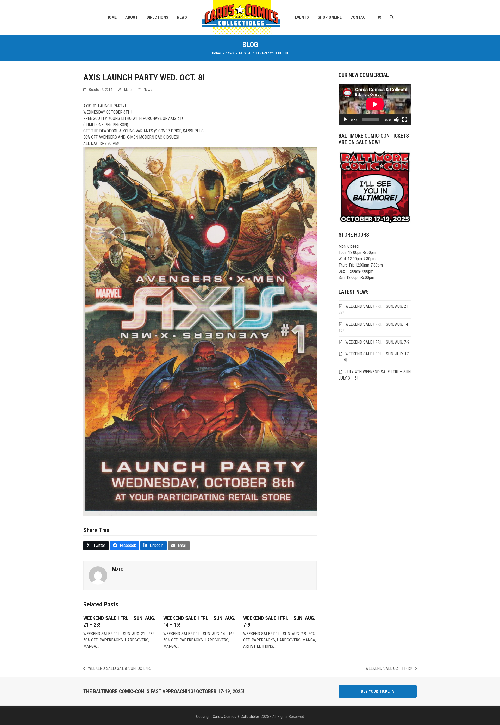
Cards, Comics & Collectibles (236, 716)
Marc (128, 90)
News (148, 90)
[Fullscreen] (404, 119)
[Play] (345, 119)
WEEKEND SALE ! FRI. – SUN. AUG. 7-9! (377, 342)
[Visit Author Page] (98, 575)
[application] (375, 104)
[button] (379, 17)
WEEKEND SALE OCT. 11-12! (388, 669)
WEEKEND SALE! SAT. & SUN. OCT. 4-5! (117, 669)
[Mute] (396, 119)
